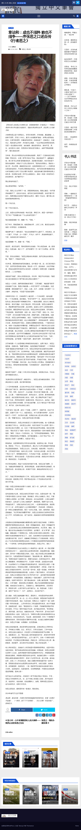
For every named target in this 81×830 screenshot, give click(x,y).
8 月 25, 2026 (10, 798)
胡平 (66, 434)
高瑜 (66, 449)
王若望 (67, 426)
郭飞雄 (72, 437)
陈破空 (72, 441)
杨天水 (67, 400)
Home (77, 826)
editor (14, 47)
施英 (71, 396)
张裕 (72, 392)
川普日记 (73, 389)
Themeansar (30, 826)
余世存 (73, 366)
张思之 (24, 49)
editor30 (10, 764)
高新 (71, 445)
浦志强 (73, 419)
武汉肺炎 (68, 415)
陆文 (66, 441)
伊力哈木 (68, 362)
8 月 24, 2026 (30, 798)
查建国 (67, 404)
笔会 (66, 430)
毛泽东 (67, 419)
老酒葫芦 (73, 430)
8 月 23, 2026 (49, 798)
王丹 (66, 422)
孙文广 (67, 385)
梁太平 (73, 404)
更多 (65, 240)
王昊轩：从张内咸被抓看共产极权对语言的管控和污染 (70, 52)
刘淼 (72, 374)
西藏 (66, 437)
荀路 (71, 434)
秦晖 (72, 426)
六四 (71, 370)
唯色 (71, 381)
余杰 (66, 370)
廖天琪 (67, 392)
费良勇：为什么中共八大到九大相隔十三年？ (70, 108)
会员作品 (27, 789)
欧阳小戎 (68, 407)
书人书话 (11, 28)
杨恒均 (73, 400)
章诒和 (29, 49)
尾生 (72, 385)
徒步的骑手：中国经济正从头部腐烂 (69, 796)
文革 (66, 396)
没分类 (7, 789)
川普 (66, 389)
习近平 (67, 359)
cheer (47, 764)
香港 (66, 445)
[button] (74, 16)
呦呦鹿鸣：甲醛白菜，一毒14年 (10, 794)
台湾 (66, 381)
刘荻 (66, 377)
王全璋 (72, 422)
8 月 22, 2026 (69, 798)
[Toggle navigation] (38, 16)
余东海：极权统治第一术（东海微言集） (70, 42)
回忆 (51, 752)
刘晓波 (67, 374)
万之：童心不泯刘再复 (49, 756)
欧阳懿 (67, 411)
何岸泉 (67, 366)
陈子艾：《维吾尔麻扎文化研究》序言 (70, 208)
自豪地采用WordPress (8, 826)
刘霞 (71, 377)
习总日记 (68, 355)
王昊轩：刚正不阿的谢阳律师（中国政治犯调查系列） (70, 130)
